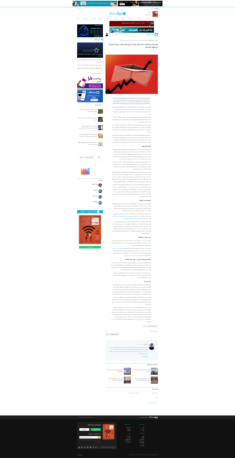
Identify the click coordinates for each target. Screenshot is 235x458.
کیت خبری (128, 442)
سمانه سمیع (95, 196)
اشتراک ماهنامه (148, 14)
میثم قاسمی (95, 201)
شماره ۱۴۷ (149, 12)
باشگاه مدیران (142, 439)
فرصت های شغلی (127, 441)
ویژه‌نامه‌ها (128, 436)
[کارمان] (90, 171)
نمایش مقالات (84, 429)
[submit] (99, 437)
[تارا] (90, 82)
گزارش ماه (142, 437)
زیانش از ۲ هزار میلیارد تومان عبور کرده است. (131, 218)
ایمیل (157, 397)
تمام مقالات (145, 356)
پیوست (156, 40)
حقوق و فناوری (142, 442)
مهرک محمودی (95, 184)
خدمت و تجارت (141, 441)
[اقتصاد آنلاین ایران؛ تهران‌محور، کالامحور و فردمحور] (154, 374)
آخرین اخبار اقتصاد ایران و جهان (152, 326)
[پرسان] (131, 23)
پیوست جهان (142, 445)
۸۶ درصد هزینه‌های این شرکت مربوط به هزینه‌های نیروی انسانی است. (127, 216)
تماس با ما (128, 437)
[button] (78, 18)
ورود (84, 8)
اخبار (143, 427)
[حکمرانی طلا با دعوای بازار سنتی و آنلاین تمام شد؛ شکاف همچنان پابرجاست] (154, 383)
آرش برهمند (95, 190)
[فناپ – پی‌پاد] (90, 95)
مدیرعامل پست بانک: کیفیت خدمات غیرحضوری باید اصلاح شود (115, 379)
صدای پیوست (128, 427)
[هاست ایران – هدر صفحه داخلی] (131, 30)
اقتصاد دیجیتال (150, 35)
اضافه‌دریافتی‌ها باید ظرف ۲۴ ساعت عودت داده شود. (134, 255)
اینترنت (145, 326)
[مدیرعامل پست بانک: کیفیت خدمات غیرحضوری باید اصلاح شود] (127, 383)
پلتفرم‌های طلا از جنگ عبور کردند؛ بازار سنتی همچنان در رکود (114, 370)
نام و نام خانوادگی (155, 393)
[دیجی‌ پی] (140, 3)
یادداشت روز (142, 429)
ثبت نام (79, 8)
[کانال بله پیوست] (95, 3)
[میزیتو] (90, 157)
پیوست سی (128, 429)
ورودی (143, 436)
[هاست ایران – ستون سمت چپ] (90, 30)
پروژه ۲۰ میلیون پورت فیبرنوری (139, 319)
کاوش (143, 430)
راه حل (143, 444)
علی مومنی (113, 34)
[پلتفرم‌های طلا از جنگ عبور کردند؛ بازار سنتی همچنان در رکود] (127, 374)
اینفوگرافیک (128, 430)
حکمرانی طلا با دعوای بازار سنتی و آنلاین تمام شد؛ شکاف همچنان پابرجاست (142, 379)
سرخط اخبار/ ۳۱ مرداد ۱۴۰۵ (96, 73)
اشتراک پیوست (90, 247)
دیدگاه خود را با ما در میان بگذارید (134, 393)
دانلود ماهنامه (95, 429)
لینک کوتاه (109, 334)
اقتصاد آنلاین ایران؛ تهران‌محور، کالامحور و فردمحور (141, 370)
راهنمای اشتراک (153, 8)
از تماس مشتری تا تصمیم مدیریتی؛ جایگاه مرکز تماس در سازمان (89, 65)
